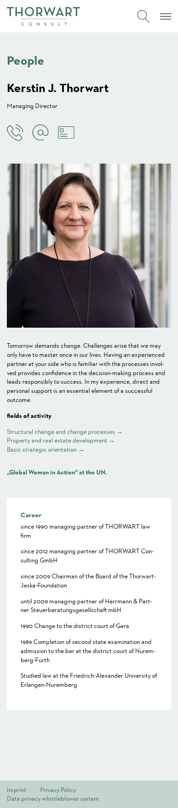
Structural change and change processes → (65, 431)
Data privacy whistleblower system (53, 798)
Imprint (16, 790)
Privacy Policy (58, 790)
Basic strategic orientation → (45, 449)
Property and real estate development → (61, 440)
